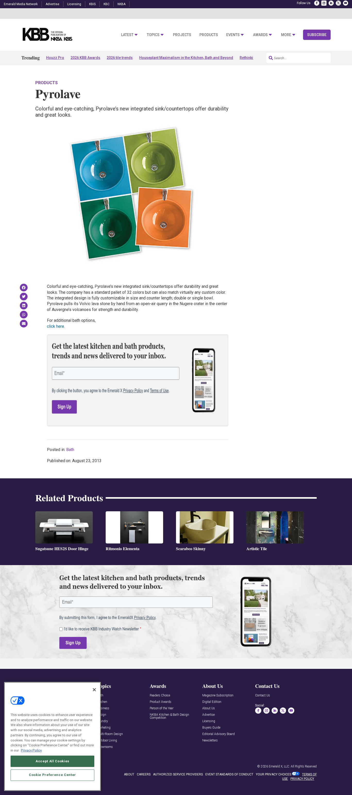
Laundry (102, 721)
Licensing (74, 4)
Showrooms (105, 747)
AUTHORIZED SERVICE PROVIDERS (178, 774)
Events (233, 35)
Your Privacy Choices (273, 774)
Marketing (104, 727)
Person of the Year (161, 708)
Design (101, 714)
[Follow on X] (338, 3)
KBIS (92, 4)
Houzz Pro (55, 58)
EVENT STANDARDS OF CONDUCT (229, 774)
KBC (107, 4)
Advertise (52, 4)
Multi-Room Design (110, 734)
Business (103, 708)
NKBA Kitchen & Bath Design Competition (169, 716)
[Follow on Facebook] (316, 3)
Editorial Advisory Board (218, 734)
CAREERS (143, 774)
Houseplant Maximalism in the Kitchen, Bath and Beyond (186, 58)
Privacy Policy (31, 750)
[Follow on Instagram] (323, 3)
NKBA (121, 4)
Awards (260, 35)
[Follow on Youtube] (345, 3)
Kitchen (102, 702)
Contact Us (262, 695)
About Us (208, 708)
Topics (153, 35)
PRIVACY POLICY (302, 779)
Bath (70, 449)
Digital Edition (211, 702)
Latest (127, 35)
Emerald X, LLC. (279, 766)
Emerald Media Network (21, 4)
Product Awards (160, 702)
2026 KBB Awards (85, 58)
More (286, 35)
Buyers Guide (211, 727)
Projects (182, 35)
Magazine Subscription (217, 695)
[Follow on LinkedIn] (331, 3)
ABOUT (129, 774)
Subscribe (316, 35)
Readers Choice (160, 695)
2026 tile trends (120, 58)
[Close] (94, 689)
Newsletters (210, 740)
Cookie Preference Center (52, 775)
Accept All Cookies (52, 761)
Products (208, 35)
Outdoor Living (107, 740)
